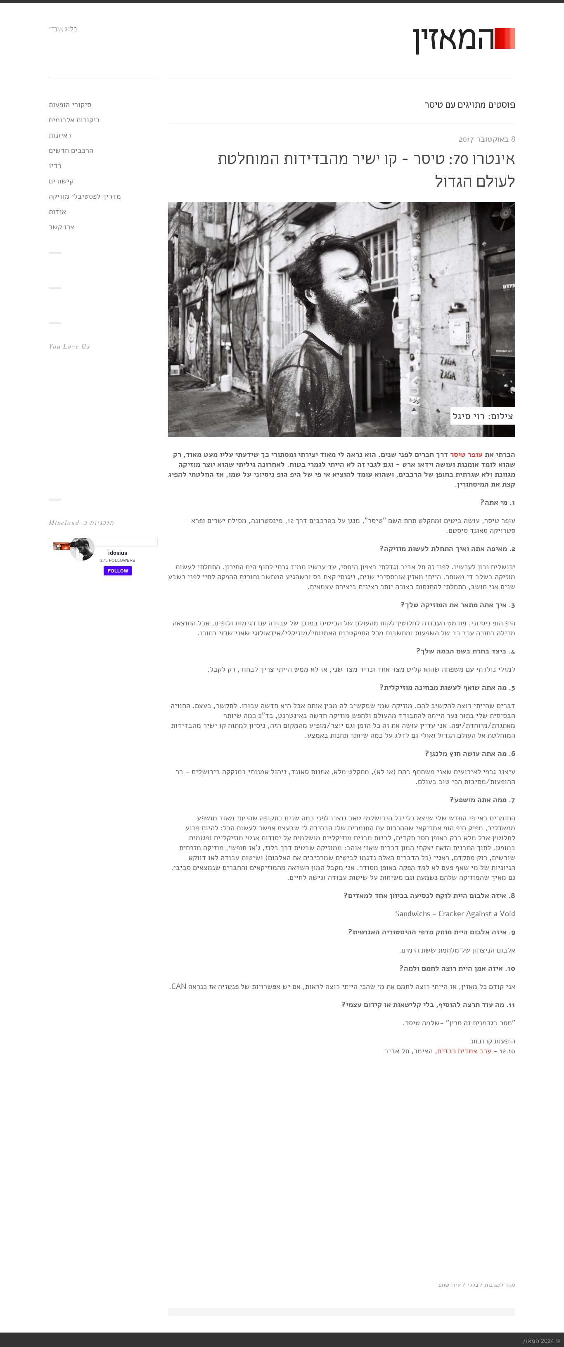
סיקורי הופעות (70, 104)
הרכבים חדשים (71, 150)
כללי (472, 1285)
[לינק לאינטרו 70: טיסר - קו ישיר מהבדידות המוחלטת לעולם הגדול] (341, 434)
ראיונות (60, 135)
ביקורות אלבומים (74, 120)
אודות (57, 211)
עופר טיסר (466, 454)
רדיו (55, 166)
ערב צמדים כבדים (464, 1051)
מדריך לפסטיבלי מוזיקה (85, 196)
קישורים (61, 181)
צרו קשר (61, 227)
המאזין (453, 40)
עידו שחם (449, 1285)
